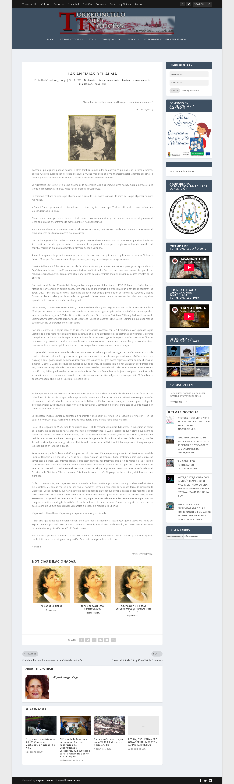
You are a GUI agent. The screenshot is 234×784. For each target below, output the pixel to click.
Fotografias (152, 39)
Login (174, 91)
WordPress (74, 780)
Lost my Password (190, 90)
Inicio (50, 39)
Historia (102, 80)
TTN (91, 39)
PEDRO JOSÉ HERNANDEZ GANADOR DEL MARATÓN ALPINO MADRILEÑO (142, 742)
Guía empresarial (176, 39)
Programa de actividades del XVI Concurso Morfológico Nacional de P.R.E (40, 743)
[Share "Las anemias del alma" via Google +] (94, 640)
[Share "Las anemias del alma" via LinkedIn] (100, 640)
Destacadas (90, 80)
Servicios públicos (120, 4)
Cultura (45, 4)
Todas (138, 4)
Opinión (87, 4)
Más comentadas (190, 536)
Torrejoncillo (29, 4)
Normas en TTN (178, 401)
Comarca (101, 4)
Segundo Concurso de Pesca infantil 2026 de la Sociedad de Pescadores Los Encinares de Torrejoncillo (193, 445)
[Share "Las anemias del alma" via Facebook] (81, 640)
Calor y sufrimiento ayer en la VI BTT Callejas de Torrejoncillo (108, 742)
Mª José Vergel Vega (55, 80)
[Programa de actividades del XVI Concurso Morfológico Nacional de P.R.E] (41, 725)
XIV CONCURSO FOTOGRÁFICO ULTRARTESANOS (187, 465)
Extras (132, 39)
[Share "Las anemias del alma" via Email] (107, 640)
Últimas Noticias (70, 39)
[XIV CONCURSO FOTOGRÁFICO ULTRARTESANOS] (170, 463)
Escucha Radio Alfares (182, 171)
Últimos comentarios (175, 536)
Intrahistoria (113, 80)
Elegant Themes (44, 780)
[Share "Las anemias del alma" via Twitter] (88, 640)
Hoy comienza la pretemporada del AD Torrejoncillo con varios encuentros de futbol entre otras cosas (194, 512)
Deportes (58, 4)
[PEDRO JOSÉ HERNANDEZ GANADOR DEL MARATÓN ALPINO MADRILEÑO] (143, 725)
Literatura (126, 80)
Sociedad (73, 4)
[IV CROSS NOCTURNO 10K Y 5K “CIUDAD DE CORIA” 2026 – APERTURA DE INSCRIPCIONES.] (170, 420)
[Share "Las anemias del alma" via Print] (113, 640)
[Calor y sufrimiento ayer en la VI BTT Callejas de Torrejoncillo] (109, 725)
